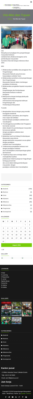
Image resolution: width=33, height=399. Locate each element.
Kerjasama (5, 198)
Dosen (4, 195)
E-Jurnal (3, 279)
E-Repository (5, 277)
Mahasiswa (6, 202)
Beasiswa (5, 192)
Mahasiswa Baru (7, 205)
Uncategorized (7, 211)
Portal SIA (4, 283)
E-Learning (4, 275)
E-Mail (3, 273)
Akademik (5, 188)
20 (16, 235)
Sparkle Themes (26, 393)
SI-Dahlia (4, 287)
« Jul (2, 249)
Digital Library (5, 281)
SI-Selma (4, 285)
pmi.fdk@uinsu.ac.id (17, 8)
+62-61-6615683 (8, 5)
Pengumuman (6, 208)
